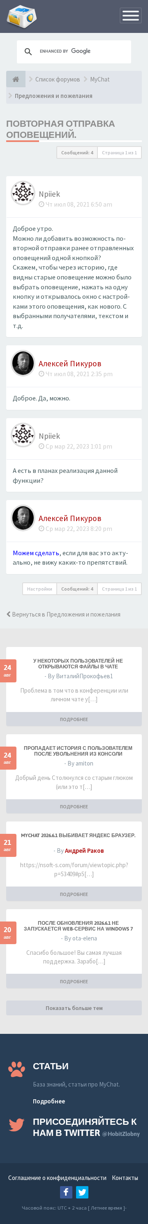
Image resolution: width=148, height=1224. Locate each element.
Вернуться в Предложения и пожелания (65, 614)
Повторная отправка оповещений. (60, 129)
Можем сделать (36, 553)
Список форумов (57, 79)
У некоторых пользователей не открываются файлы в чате (78, 664)
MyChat (100, 79)
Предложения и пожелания (53, 96)
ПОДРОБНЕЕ (74, 719)
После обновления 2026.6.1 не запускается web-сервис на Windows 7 (78, 926)
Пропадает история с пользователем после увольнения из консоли (78, 751)
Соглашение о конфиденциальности (57, 1178)
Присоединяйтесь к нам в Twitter (86, 1127)
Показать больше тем (74, 1008)
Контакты (125, 1178)
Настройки (39, 589)
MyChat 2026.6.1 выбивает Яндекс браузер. (78, 835)
